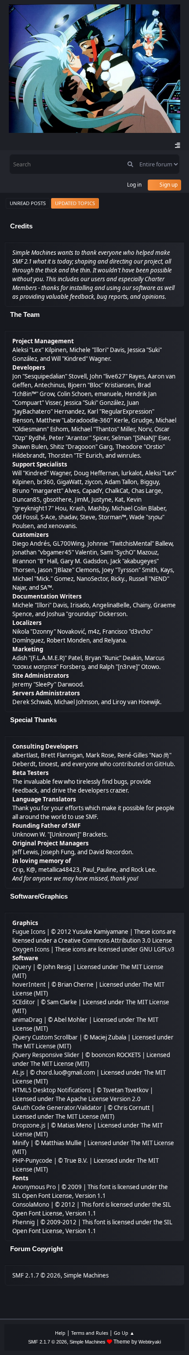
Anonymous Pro (34, 1187)
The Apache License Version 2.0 (98, 1099)
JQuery (21, 967)
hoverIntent (29, 984)
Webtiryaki (149, 1341)
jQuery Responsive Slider (46, 1055)
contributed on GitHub (143, 764)
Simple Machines (86, 1275)
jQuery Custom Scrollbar (45, 1037)
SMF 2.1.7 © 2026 (36, 1275)
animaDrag (27, 1020)
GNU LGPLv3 (156, 949)
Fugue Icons (28, 932)
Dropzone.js (28, 1125)
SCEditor (23, 1002)
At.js (18, 1072)
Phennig (23, 1222)
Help (60, 1332)
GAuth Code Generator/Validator (57, 1108)
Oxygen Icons (30, 949)
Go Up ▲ (124, 1332)
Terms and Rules (89, 1332)
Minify (20, 1143)
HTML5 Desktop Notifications (51, 1090)
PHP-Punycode (32, 1160)
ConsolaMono (30, 1204)
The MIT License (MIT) (41, 1046)
